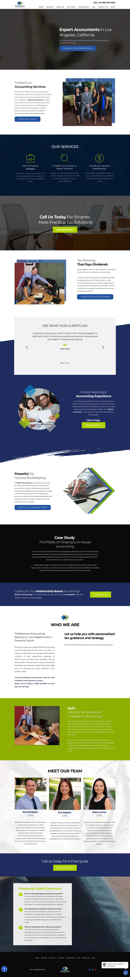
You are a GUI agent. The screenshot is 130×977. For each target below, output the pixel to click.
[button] (4, 969)
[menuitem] (41, 7)
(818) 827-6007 (40, 969)
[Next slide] (103, 347)
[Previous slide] (27, 347)
